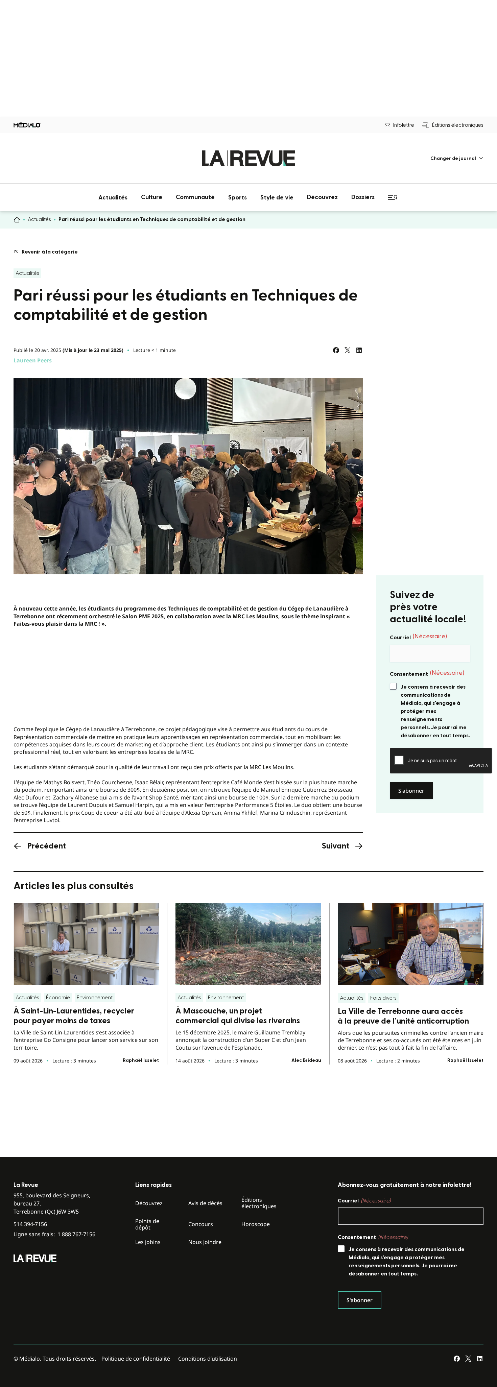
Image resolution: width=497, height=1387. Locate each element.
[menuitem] (456, 158)
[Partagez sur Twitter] (347, 350)
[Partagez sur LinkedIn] (359, 350)
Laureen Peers (33, 360)
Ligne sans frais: (54, 1234)
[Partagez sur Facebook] (336, 350)
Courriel (418, 636)
